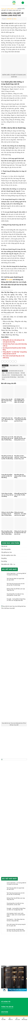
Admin (14, 18)
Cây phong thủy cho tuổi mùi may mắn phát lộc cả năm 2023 (15, 594)
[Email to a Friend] (10, 361)
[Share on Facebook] (5, 361)
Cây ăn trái (4, 546)
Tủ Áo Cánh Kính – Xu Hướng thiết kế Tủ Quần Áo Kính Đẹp (16, 574)
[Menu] (2, 3)
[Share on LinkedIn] (15, 361)
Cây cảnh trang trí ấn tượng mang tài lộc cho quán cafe (16, 925)
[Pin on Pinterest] (13, 361)
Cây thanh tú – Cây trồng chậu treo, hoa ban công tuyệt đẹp (16, 920)
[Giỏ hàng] (26, 2)
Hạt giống (4, 558)
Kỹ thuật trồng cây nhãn (16, 375)
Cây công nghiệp (6, 549)
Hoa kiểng (4, 561)
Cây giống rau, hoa (6, 552)
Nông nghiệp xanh (11, 8)
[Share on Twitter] (7, 361)
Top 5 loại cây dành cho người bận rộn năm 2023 (15, 579)
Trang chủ (3, 8)
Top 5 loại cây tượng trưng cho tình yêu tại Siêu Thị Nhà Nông (15, 584)
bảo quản (9, 279)
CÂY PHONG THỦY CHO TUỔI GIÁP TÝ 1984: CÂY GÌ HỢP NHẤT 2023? (16, 915)
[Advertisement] (14, 743)
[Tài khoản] (23, 2)
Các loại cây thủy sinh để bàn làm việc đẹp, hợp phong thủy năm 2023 (16, 930)
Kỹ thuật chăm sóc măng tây (12, 372)
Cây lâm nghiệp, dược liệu (8, 555)
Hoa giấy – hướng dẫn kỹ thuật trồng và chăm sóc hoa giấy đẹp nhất (16, 599)
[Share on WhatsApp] (2, 361)
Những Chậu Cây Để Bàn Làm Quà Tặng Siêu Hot (16, 589)
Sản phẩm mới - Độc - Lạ (8, 564)
